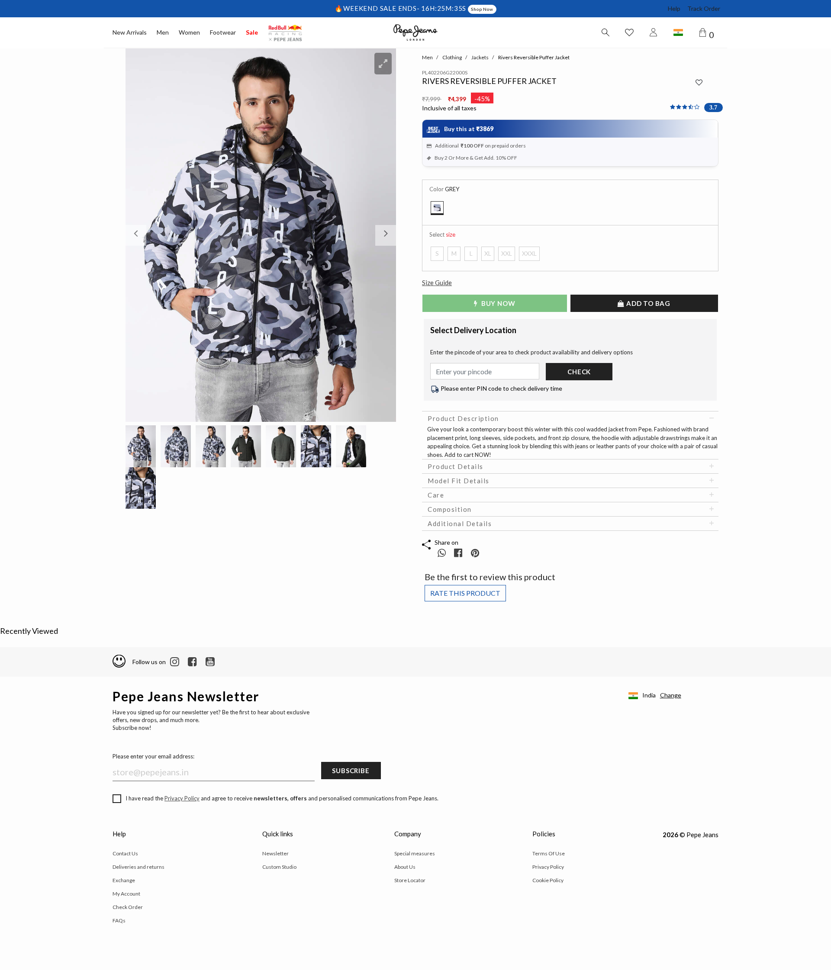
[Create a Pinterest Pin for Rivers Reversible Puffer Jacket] (475, 553)
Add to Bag (647, 303)
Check (579, 372)
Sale (252, 32)
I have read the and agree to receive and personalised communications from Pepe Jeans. (282, 798)
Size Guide (437, 282)
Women (189, 32)
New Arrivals (130, 32)
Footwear (223, 32)
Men (163, 32)
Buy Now (497, 303)
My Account (126, 893)
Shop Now (482, 9)
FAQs (119, 920)
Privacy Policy (182, 798)
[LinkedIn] (175, 662)
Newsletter (275, 853)
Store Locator (409, 880)
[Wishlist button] (629, 32)
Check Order (128, 907)
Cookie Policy (548, 880)
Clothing (452, 57)
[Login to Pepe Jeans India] (653, 32)
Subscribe (350, 770)
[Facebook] (192, 662)
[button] (146, 235)
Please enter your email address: (153, 756)
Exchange (124, 880)
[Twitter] (210, 662)
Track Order (703, 8)
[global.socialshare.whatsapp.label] (442, 553)
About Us (405, 867)
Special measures (414, 853)
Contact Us (125, 853)
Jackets (480, 57)
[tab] (570, 418)
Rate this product (465, 593)
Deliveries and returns (138, 867)
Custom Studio (279, 867)
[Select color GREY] (437, 208)
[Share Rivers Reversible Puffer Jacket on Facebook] (459, 553)
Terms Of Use (548, 853)
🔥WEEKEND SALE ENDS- (378, 8)
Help (674, 8)
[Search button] (605, 32)
